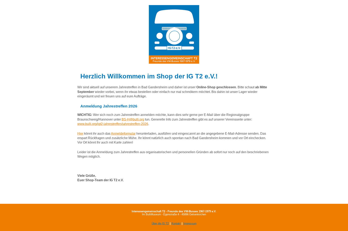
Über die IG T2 (160, 223)
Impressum (190, 223)
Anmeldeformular (123, 133)
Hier (80, 133)
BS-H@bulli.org (133, 119)
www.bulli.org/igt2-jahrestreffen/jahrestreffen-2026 (112, 124)
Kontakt (176, 223)
